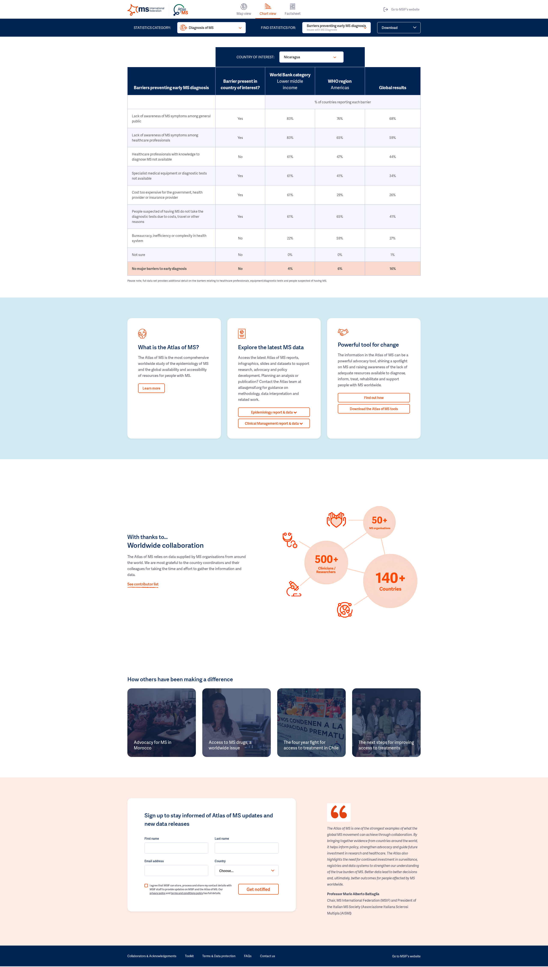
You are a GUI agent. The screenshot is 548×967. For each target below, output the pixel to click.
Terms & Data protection (218, 956)
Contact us (267, 956)
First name (151, 838)
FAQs (248, 956)
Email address (154, 861)
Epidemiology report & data (272, 412)
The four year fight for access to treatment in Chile (311, 745)
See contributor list (143, 584)
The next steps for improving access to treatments (386, 745)
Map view (244, 13)
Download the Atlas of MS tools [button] (374, 408)
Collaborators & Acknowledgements (151, 956)
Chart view (268, 13)
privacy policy (157, 893)
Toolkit (189, 956)
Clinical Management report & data (272, 423)
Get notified (258, 889)
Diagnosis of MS (201, 27)
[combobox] (246, 870)
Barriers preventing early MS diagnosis (336, 27)
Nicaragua (292, 56)
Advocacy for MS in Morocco (152, 745)
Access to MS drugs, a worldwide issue (230, 745)
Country (220, 861)
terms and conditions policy (187, 893)
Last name (222, 838)
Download (390, 27)
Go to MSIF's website (405, 9)
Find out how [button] (374, 397)
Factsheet (293, 13)
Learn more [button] (151, 388)
